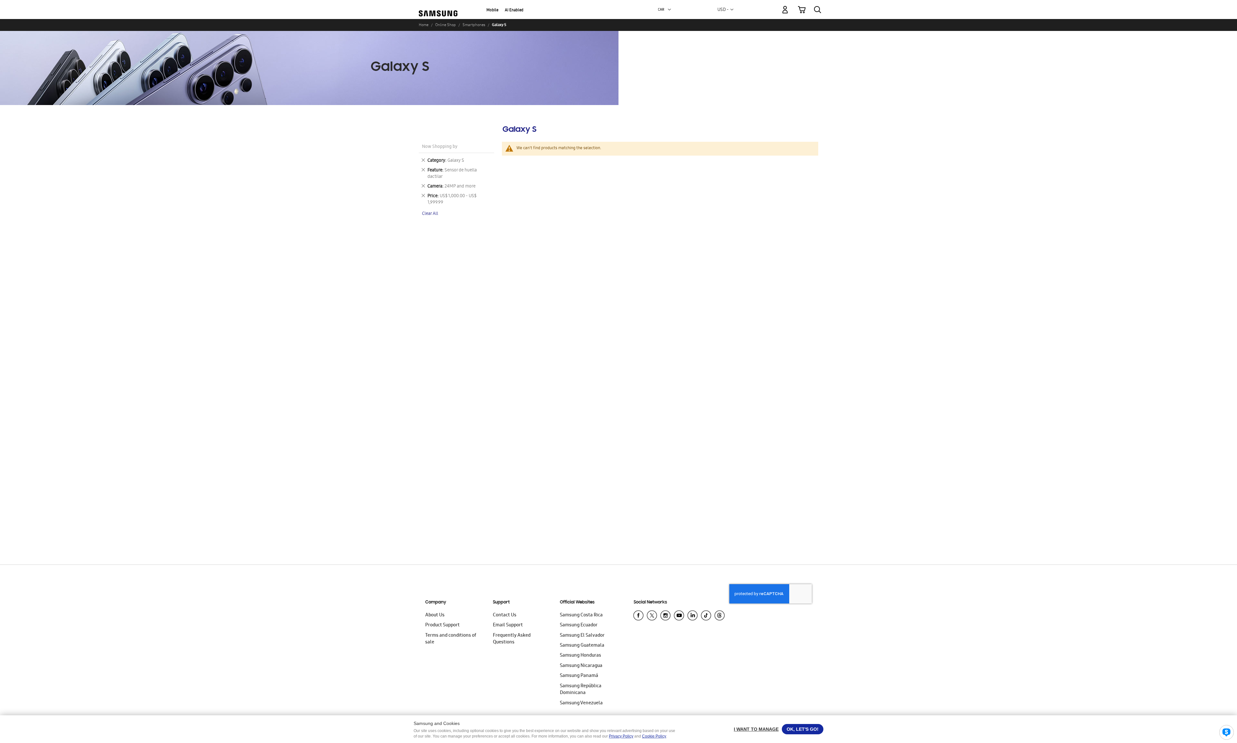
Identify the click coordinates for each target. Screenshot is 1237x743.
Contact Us (504, 615)
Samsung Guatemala (582, 646)
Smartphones (474, 24)
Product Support (442, 625)
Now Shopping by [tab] (439, 147)
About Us (435, 615)
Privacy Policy (621, 736)
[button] (669, 9)
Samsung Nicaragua (581, 666)
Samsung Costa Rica (581, 615)
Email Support (508, 625)
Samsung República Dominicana (580, 689)
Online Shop (445, 24)
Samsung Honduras (580, 656)
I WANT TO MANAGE (756, 729)
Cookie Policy (654, 736)
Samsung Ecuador (579, 625)
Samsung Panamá (579, 676)
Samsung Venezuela (581, 703)
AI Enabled (514, 10)
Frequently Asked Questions (512, 639)
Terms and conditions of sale (450, 639)
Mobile (492, 10)
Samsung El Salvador (582, 636)
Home (423, 24)
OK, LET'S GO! (803, 729)
